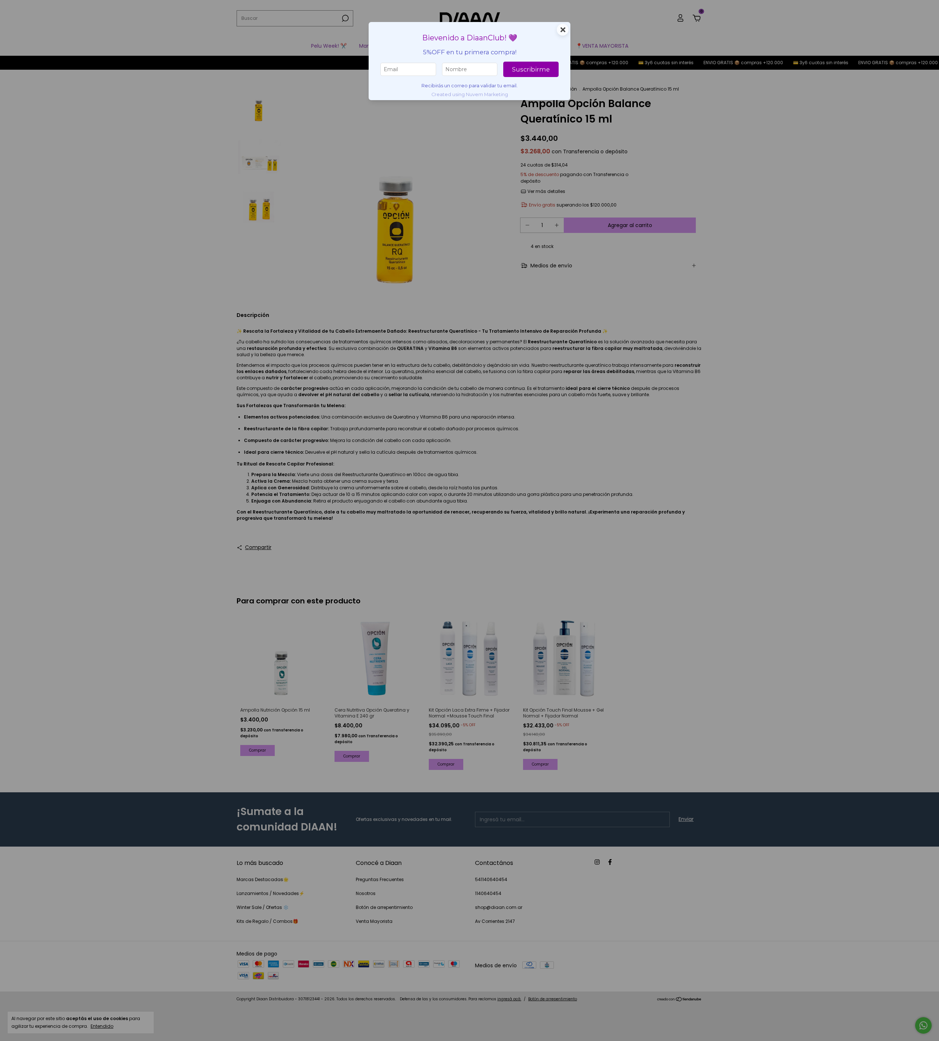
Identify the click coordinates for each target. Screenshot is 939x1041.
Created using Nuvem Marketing (469, 94)
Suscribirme (531, 69)
